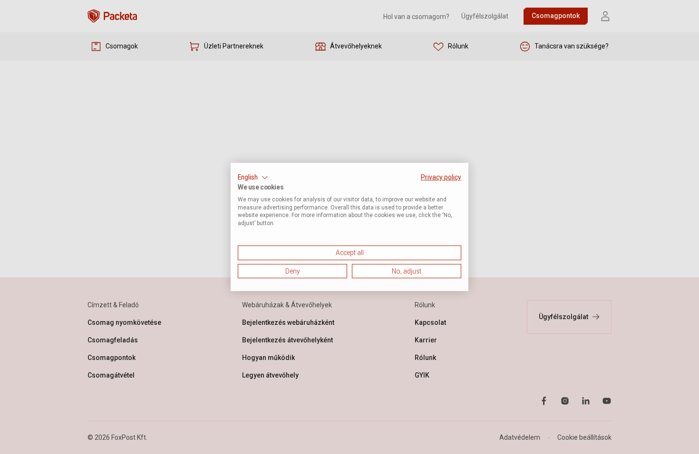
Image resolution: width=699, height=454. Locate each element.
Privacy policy (441, 177)
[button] (253, 177)
